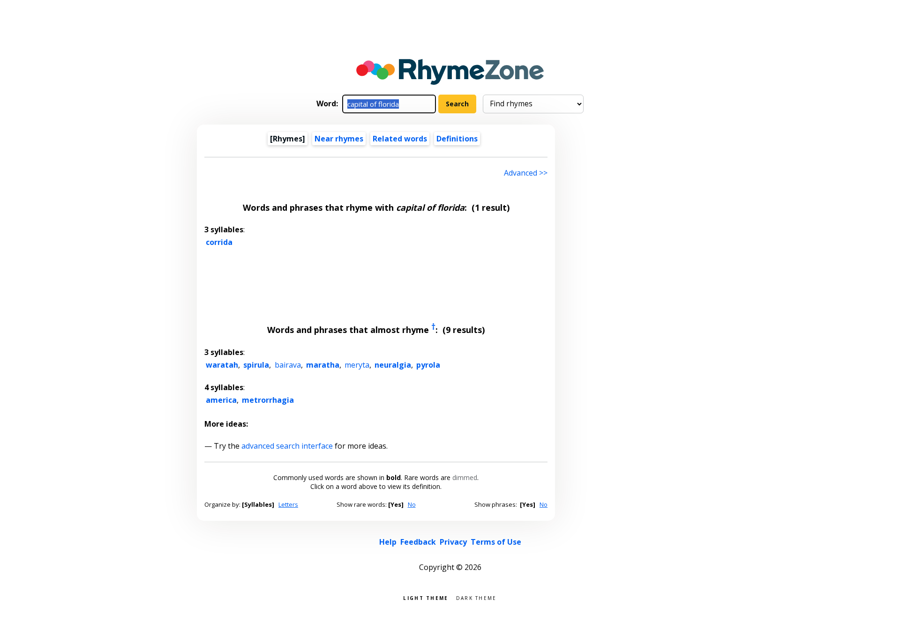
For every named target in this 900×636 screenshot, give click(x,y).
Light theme (425, 597)
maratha (322, 365)
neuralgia (393, 365)
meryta (357, 365)
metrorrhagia (268, 400)
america (221, 400)
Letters (288, 504)
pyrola (428, 365)
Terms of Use (496, 542)
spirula (256, 365)
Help (388, 542)
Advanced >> (526, 173)
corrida (219, 242)
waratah (222, 365)
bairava (288, 365)
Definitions (457, 138)
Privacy (453, 542)
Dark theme (476, 597)
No (412, 504)
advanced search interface (287, 446)
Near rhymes (339, 138)
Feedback (418, 542)
